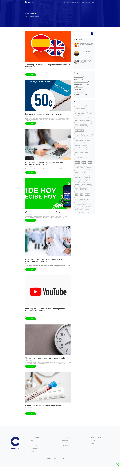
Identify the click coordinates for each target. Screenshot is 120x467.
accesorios (77, 105)
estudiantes (77, 162)
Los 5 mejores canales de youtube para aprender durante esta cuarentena (45, 310)
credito (76, 137)
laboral (81, 182)
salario (76, 194)
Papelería (78, 86)
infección (89, 179)
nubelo (83, 184)
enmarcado (85, 147)
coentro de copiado (79, 120)
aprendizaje (77, 113)
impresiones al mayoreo (79, 179)
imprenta (77, 172)
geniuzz (82, 167)
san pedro (77, 196)
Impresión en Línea (76, 2)
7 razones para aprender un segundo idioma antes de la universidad (47, 66)
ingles (76, 182)
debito (80, 142)
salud (81, 194)
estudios (90, 162)
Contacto (93, 448)
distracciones (86, 142)
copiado (89, 123)
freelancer (86, 164)
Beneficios (93, 440)
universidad (87, 209)
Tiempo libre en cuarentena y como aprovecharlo (45, 358)
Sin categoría (79, 94)
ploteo (76, 189)
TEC (82, 201)
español (86, 152)
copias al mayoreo (78, 127)
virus (81, 211)
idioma (82, 169)
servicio (83, 196)
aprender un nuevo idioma (80, 110)
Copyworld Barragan (35, 448)
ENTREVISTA (77, 150)
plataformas (89, 187)
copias (76, 125)
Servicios (69, 2)
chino (87, 118)
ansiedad (89, 105)
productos (77, 191)
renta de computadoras (86, 191)
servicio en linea (78, 199)
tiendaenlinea (77, 204)
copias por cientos (78, 132)
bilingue (83, 113)
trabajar (84, 204)
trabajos (88, 206)
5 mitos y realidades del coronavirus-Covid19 (43, 405)
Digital (78, 79)
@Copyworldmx (65, 440)
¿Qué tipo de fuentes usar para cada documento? (86, 61)
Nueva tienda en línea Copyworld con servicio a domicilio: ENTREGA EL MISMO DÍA (44, 163)
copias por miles (88, 132)
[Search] (92, 33)
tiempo (86, 201)
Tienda (93, 2)
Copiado (78, 76)
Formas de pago (78, 164)
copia (84, 123)
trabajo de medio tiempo (80, 206)
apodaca (76, 108)
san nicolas (87, 194)
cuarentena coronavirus (79, 140)
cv (75, 142)
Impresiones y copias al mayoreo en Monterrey (44, 114)
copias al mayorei (83, 125)
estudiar (84, 162)
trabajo (90, 204)
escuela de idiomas (79, 152)
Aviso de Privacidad (59, 458)
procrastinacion (83, 189)
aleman (83, 105)
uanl (76, 209)
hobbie (76, 169)
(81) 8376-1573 (65, 445)
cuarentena (83, 137)
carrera (89, 113)
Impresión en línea (34, 445)
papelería (77, 187)
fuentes (76, 167)
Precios (92, 443)
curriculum (89, 140)
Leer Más (30, 74)
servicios (86, 199)
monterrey (77, 184)
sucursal (76, 201)
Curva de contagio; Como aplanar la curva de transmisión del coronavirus (43, 260)
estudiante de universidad (80, 159)
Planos (82, 187)
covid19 (90, 135)
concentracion (88, 120)
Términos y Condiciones (68, 458)
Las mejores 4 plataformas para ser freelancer (86, 52)
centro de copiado (78, 115)
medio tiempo (88, 182)
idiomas (87, 169)
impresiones (87, 177)
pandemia (89, 184)
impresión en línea (78, 177)
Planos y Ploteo (80, 89)
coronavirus (84, 135)
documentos (77, 145)
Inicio (64, 2)
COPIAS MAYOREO (96, 438)
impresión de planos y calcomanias (82, 174)
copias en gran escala (79, 130)
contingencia (77, 123)
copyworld (77, 135)
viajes (76, 211)
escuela (84, 150)
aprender (83, 108)
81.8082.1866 (64, 447)
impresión (83, 172)
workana (86, 211)
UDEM (81, 209)
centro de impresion (79, 118)
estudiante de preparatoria (80, 157)
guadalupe (89, 167)
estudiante (77, 155)
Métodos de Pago (80, 84)
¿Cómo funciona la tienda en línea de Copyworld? (45, 212)
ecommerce (85, 145)
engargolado (77, 147)
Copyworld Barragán (86, 2)
